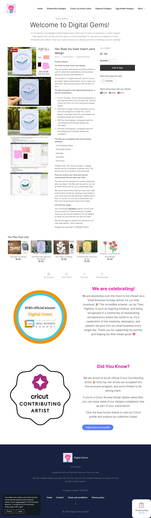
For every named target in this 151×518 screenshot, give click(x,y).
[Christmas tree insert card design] (86, 247)
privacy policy (20, 502)
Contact (60, 497)
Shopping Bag (102, 277)
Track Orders (66, 277)
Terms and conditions (78, 497)
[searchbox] (75, 19)
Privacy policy (98, 497)
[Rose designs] (109, 247)
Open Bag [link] (141, 513)
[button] (108, 81)
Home (49, 497)
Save (15, 50)
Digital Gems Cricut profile (98, 427)
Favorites (84, 277)
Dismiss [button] (9, 511)
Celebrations (68, 57)
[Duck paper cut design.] (64, 247)
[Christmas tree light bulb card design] (41, 247)
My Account (49, 277)
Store (57, 57)
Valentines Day (83, 57)
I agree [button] (20, 511)
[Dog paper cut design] (18, 247)
